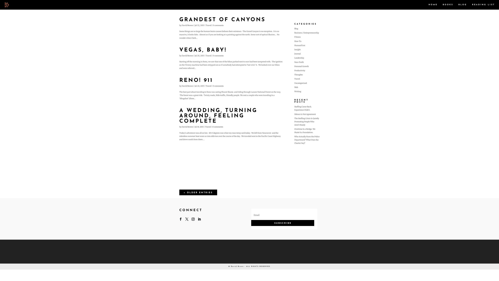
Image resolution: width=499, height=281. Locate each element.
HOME (433, 5)
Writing (297, 91)
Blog (462, 5)
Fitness (297, 37)
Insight (297, 49)
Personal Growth (301, 66)
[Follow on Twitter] (186, 219)
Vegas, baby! (203, 50)
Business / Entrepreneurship (306, 33)
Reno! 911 (196, 80)
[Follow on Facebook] (180, 219)
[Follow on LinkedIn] (199, 219)
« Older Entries (198, 193)
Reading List (483, 5)
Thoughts (298, 75)
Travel (208, 25)
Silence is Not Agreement (305, 114)
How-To (297, 41)
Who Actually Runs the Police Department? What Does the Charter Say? (307, 139)
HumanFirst (299, 45)
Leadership (299, 58)
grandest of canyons (222, 20)
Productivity (299, 70)
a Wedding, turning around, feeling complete (218, 116)
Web (296, 87)
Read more (231, 164)
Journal (297, 54)
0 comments (218, 25)
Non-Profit (299, 62)
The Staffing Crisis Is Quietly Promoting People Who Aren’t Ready (306, 121)
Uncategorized (300, 83)
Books (448, 5)
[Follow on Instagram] (193, 219)
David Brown (187, 25)
